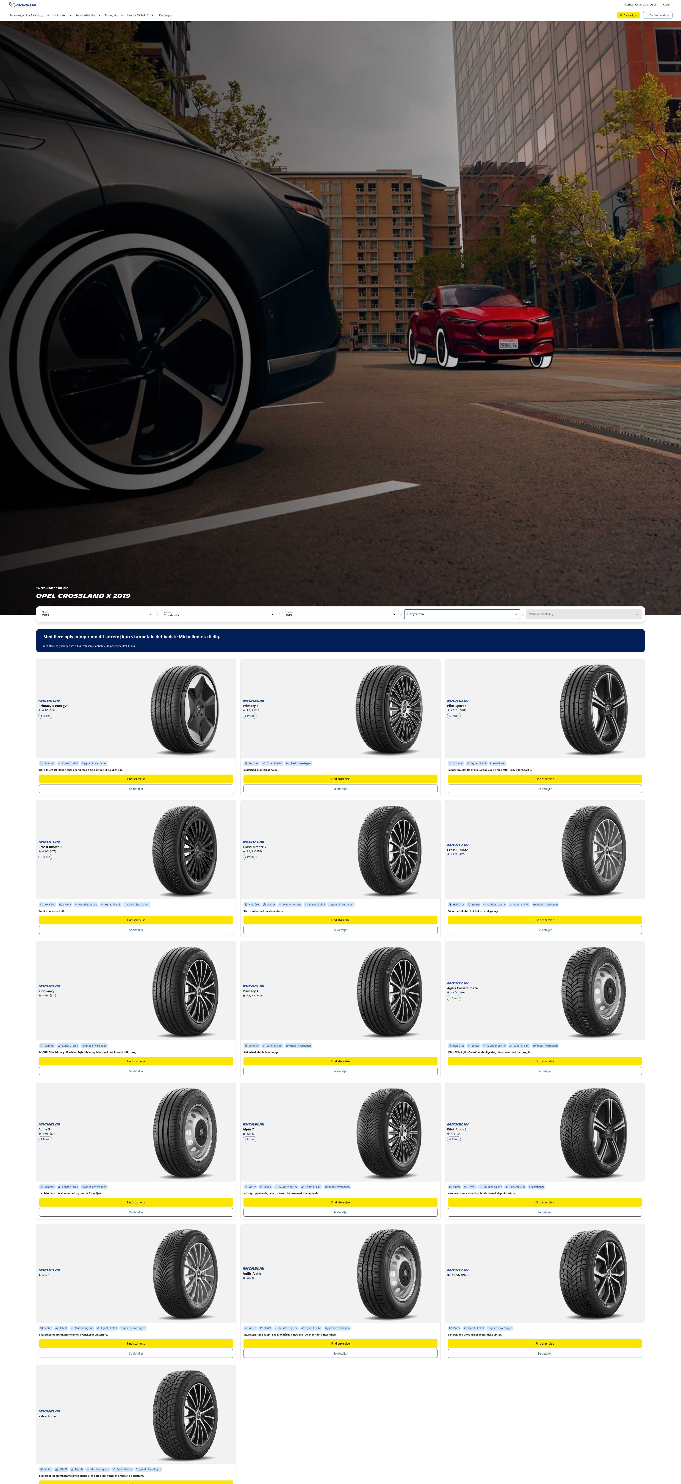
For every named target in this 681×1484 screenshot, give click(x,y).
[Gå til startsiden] (23, 4)
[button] (150, 614)
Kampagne (165, 15)
